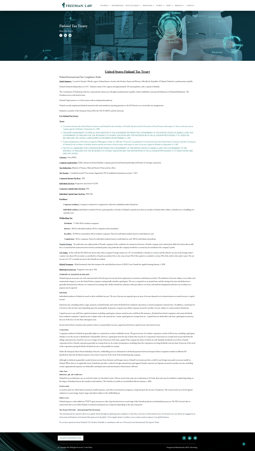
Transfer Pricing (65, 244)
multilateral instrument (117, 173)
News (168, 5)
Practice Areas (132, 5)
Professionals (118, 5)
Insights (178, 5)
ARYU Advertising (191, 447)
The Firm (103, 5)
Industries (147, 5)
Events (159, 5)
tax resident (154, 253)
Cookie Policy (87, 447)
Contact (190, 5)
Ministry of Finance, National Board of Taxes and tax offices (94, 168)
